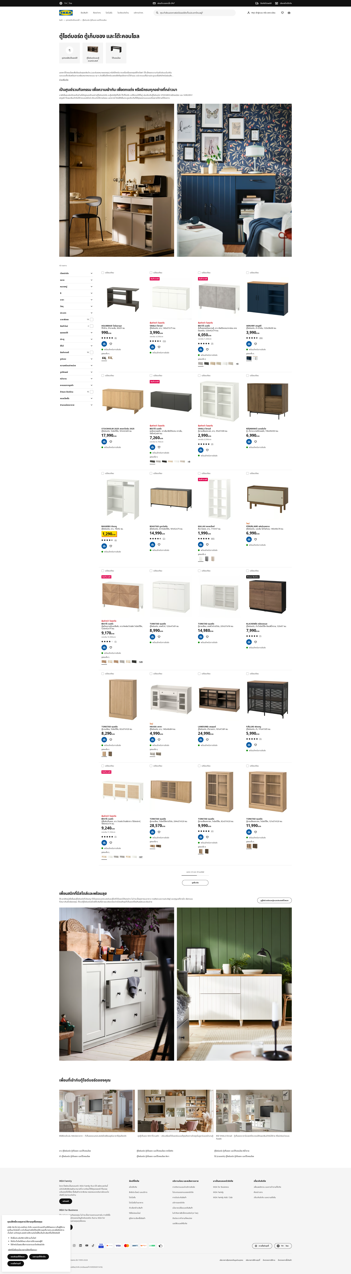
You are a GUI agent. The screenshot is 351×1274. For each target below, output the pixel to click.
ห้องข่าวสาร (258, 1192)
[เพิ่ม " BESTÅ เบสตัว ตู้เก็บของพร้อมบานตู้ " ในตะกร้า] (200, 349)
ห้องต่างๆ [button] (97, 12)
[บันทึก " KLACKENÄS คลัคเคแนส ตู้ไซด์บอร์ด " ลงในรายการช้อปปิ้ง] (255, 642)
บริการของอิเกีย (178, 1202)
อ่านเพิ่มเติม (63, 79)
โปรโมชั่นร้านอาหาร (136, 1202)
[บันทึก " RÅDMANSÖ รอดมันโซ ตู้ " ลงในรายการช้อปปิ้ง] (255, 441)
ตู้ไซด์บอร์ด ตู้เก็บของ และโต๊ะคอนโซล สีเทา (153, 1156)
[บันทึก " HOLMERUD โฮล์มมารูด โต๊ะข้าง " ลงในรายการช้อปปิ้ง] (111, 344)
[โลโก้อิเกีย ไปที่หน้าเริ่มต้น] (66, 12)
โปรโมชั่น (132, 1197)
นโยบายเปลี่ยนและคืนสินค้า (182, 1207)
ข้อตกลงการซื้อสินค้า (285, 1260)
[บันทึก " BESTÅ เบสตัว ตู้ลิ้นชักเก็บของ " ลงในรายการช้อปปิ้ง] (111, 842)
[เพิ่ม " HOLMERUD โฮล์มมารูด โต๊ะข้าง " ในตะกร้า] (104, 344)
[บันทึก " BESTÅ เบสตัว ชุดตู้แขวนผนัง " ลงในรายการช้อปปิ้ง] (159, 447)
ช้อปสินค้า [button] (84, 12)
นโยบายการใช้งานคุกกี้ (253, 1260)
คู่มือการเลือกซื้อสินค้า (137, 1218)
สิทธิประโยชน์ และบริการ (138, 1192)
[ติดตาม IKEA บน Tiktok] (93, 1245)
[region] (36, 1243)
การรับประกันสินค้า (179, 1197)
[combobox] (193, 12)
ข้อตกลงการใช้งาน (269, 1260)
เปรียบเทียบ (109, 272)
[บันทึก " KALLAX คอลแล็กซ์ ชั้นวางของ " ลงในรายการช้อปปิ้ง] (207, 544)
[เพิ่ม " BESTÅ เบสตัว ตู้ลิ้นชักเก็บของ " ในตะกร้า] (104, 842)
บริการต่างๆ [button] (138, 12)
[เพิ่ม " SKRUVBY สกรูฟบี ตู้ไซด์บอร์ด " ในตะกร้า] (249, 344)
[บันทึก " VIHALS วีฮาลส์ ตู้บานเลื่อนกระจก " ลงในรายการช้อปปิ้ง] (207, 450)
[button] (116, 180)
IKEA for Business (221, 1187)
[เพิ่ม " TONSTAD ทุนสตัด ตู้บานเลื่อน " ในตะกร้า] (200, 637)
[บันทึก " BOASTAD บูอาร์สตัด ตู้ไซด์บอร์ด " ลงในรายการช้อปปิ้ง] (159, 544)
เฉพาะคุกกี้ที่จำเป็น (39, 1257)
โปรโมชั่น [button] (109, 12)
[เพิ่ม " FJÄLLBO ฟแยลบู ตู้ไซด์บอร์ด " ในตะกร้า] (249, 745)
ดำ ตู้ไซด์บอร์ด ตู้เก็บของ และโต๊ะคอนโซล (74, 1156)
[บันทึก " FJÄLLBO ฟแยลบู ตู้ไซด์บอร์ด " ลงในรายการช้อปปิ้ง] (255, 745)
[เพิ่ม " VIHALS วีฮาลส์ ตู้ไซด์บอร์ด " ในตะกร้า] (152, 347)
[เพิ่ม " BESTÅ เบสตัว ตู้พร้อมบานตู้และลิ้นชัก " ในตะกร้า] (104, 647)
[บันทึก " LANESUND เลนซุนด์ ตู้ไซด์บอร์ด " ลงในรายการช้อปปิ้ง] (207, 739)
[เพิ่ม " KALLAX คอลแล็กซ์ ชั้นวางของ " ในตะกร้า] (200, 544)
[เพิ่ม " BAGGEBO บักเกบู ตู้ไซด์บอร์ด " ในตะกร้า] (104, 546)
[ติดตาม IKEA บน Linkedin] (80, 1245)
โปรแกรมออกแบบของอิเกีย (182, 1192)
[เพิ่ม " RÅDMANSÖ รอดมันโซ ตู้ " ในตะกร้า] (249, 441)
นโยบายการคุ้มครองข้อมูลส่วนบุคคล (231, 1260)
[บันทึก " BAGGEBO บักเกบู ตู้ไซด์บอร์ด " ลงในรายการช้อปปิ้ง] (111, 546)
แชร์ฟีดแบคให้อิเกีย (179, 1223)
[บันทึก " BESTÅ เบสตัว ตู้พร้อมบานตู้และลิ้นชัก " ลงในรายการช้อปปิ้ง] (111, 647)
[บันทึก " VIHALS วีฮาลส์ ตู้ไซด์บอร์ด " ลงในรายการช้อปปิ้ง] (159, 347)
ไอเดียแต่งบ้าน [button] (123, 12)
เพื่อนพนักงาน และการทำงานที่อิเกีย (267, 1187)
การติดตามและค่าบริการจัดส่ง (183, 1187)
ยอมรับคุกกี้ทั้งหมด (18, 1257)
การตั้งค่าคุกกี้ (16, 1263)
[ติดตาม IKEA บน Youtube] (86, 1245)
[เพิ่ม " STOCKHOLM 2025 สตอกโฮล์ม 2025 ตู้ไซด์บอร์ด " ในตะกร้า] (104, 441)
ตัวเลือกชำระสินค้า (136, 1207)
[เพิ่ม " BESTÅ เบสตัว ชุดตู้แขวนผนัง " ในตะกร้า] (152, 447)
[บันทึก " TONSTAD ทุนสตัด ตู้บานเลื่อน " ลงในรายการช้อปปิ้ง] (207, 637)
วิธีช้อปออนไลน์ (134, 1213)
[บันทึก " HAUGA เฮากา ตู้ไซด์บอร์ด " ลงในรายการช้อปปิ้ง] (159, 739)
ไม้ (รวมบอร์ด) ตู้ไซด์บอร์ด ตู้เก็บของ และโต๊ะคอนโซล (234, 1156)
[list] (175, 53)
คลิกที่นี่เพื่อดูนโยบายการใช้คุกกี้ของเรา (22, 1249)
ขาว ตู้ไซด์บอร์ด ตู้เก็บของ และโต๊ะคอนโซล (75, 1150)
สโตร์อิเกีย (133, 1187)
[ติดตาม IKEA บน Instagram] (74, 1245)
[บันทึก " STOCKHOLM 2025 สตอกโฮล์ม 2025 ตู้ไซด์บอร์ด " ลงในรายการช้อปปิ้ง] (111, 441)
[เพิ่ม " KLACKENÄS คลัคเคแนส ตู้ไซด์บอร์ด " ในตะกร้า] (249, 642)
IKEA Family (218, 1192)
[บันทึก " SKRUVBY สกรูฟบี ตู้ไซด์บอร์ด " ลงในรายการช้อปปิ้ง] (255, 344)
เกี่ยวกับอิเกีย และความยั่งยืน (265, 1197)
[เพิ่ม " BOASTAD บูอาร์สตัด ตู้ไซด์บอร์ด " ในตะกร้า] (152, 544)
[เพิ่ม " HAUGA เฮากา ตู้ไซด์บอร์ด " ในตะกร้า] (152, 739)
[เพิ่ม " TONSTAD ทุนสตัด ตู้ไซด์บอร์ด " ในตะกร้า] (152, 637)
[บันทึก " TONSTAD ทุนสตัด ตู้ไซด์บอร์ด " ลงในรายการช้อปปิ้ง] (159, 637)
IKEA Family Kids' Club (223, 1197)
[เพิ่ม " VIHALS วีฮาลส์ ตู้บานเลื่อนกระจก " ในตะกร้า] (200, 450)
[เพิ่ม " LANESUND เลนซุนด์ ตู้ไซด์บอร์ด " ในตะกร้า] (200, 739)
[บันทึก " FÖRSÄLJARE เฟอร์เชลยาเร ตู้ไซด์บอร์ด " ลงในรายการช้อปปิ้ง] (255, 539)
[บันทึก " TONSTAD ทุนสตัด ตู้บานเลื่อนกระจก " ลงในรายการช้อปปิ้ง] (207, 837)
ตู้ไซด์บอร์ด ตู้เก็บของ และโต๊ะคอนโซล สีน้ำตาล (231, 1150)
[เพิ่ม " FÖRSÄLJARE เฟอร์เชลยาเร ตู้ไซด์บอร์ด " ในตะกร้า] (249, 539)
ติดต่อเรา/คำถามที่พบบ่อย (182, 1218)
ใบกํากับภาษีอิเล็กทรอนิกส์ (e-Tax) (185, 1213)
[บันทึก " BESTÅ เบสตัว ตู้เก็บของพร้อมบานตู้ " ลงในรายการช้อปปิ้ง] (207, 349)
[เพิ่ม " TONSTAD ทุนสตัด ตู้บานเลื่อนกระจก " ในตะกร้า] (200, 837)
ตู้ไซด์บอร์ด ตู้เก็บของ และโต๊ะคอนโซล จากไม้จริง (155, 1150)
